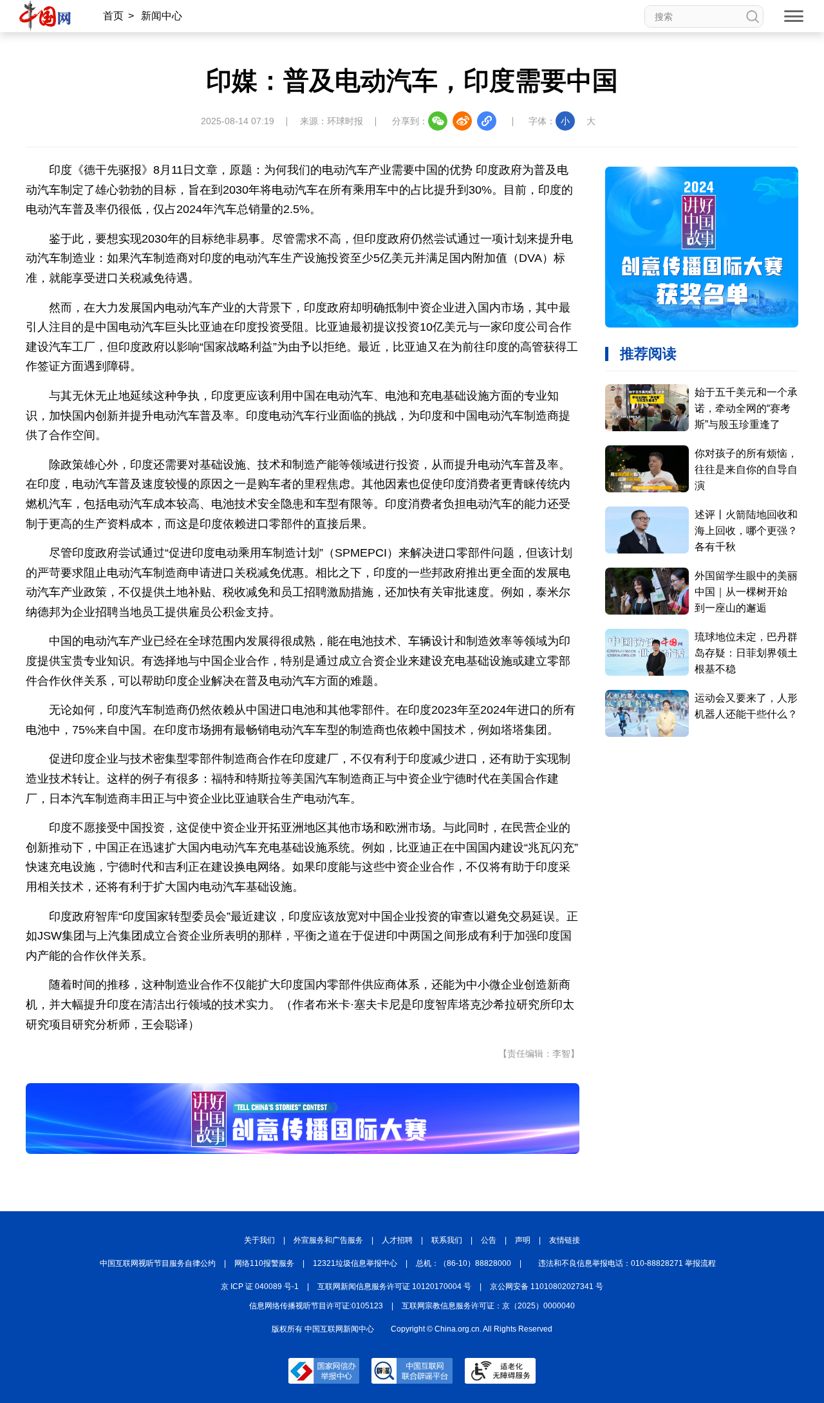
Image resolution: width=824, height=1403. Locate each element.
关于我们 (259, 1240)
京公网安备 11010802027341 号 (546, 1286)
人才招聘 (397, 1240)
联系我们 (446, 1240)
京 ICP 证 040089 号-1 (260, 1286)
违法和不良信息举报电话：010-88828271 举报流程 (627, 1263)
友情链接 (564, 1240)
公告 (488, 1240)
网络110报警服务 (264, 1263)
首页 (113, 15)
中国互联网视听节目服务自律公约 (158, 1263)
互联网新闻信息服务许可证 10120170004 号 (394, 1286)
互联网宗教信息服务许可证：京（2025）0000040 (488, 1305)
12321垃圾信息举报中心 (355, 1263)
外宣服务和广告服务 (328, 1240)
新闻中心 (161, 15)
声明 (522, 1240)
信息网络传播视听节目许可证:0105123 (316, 1305)
